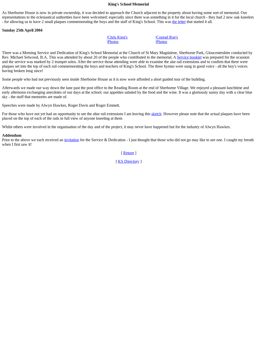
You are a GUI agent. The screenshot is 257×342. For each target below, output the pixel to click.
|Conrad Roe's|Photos (167, 39)
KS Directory (128, 161)
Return (128, 153)
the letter (179, 22)
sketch (156, 114)
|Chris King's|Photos (117, 39)
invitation (71, 140)
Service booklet (189, 57)
